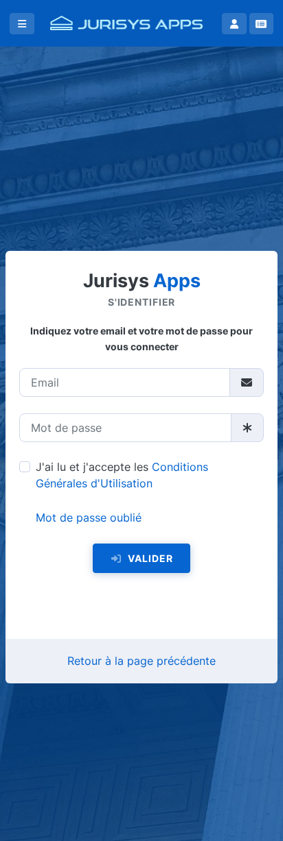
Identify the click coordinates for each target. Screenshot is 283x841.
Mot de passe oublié (89, 517)
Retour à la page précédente (141, 661)
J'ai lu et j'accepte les (122, 475)
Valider (149, 558)
